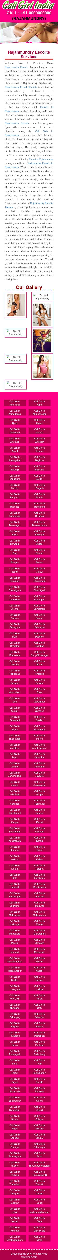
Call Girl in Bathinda (15, 505)
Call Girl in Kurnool (15, 885)
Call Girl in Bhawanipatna (39, 523)
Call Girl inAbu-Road (15, 403)
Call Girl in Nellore (39, 987)
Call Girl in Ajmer (15, 421)
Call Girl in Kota (15, 876)
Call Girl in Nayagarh (15, 987)
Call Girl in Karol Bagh (14, 830)
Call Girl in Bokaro (39, 561)
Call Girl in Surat (39, 1155)
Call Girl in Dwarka (15, 663)
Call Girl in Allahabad (15, 431)
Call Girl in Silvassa (39, 1127)
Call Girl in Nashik (15, 978)
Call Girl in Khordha (15, 848)
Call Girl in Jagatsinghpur (39, 746)
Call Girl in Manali (39, 922)
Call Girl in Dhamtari (15, 644)
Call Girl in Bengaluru (39, 505)
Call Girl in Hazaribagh (39, 728)
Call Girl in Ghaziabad (14, 690)
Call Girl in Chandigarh (15, 588)
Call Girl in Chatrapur (39, 598)
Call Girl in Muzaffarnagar (14, 960)
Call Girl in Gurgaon (39, 709)
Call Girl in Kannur (39, 811)
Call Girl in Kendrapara (15, 839)
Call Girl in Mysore (39, 960)
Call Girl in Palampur (39, 1015)
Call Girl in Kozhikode (39, 876)
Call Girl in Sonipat (39, 1136)
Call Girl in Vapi (39, 1219)
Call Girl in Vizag (39, 1238)
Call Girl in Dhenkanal (14, 653)
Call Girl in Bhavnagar (14, 523)
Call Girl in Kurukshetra (39, 885)
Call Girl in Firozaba (39, 672)
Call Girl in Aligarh (39, 421)
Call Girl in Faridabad (15, 672)
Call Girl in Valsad (15, 1219)
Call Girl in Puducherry (39, 1052)
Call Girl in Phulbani (39, 1043)
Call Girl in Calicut (39, 570)
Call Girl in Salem (39, 1099)
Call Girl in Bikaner (39, 551)
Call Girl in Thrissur (15, 1173)
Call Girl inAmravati (15, 440)
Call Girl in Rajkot (15, 1080)
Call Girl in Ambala (39, 431)
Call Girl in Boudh (15, 570)
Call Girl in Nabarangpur (15, 969)
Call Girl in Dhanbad (39, 644)
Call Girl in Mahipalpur (14, 913)
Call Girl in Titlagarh (15, 1192)
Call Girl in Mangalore (14, 932)
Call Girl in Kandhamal (15, 811)
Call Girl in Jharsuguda (40, 783)
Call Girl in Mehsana (39, 941)
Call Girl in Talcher (15, 1164)
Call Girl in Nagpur (39, 969)
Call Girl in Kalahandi (39, 802)
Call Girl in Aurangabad (15, 458)
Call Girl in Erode (39, 663)
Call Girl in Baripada (15, 496)
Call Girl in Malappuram (39, 913)
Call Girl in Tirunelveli (15, 1182)
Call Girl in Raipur (15, 1071)
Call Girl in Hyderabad (14, 737)
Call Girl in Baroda (39, 496)
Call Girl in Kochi (39, 848)
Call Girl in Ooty (39, 1006)
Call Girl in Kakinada (15, 802)
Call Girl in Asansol (39, 449)
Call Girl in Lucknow (39, 895)
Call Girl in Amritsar (39, 440)
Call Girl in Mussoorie (39, 950)
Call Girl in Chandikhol (14, 598)
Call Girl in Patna (15, 1043)
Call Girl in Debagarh (15, 625)
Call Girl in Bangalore (15, 477)
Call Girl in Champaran (40, 579)
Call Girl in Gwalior (39, 718)
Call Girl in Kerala (39, 839)
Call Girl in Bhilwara (39, 533)
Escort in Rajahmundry (41, 159)
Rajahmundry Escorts (17, 67)
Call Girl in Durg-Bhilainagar (39, 653)
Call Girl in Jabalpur (15, 746)
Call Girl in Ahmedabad (15, 412)
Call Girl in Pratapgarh (14, 1052)
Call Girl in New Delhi (15, 997)
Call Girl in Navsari (39, 978)
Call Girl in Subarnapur (40, 1145)
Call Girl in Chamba (15, 579)
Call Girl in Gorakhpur (39, 700)
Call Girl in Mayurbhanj (40, 932)
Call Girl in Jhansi (15, 783)
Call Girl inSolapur (39, 1117)
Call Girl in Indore (39, 737)
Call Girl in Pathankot (39, 1034)
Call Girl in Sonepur (15, 1136)
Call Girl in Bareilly (15, 486)
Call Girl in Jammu (15, 765)
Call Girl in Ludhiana (15, 904)
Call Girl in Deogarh (39, 635)
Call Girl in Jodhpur (39, 793)
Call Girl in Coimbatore (39, 607)
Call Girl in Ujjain (15, 1210)
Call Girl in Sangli (39, 1108)
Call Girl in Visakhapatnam (15, 1238)
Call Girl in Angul (15, 449)
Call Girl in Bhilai (15, 533)
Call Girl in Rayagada (15, 1090)
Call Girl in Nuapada (15, 1006)
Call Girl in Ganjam (39, 681)
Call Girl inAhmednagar (39, 412)
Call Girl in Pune (15, 1062)
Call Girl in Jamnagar (39, 765)
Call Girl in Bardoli (39, 477)
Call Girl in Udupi (39, 1201)
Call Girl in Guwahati (15, 718)
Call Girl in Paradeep (15, 1034)
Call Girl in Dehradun (39, 625)
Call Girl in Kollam (39, 858)
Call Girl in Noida (39, 997)
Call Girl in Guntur (15, 709)
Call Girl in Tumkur (39, 1192)
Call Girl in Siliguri (15, 1127)
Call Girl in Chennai (15, 607)
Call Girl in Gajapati (15, 681)
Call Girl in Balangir (15, 468)
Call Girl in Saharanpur (15, 1099)
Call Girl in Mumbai (15, 950)
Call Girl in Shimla (15, 1117)
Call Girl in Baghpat (39, 458)
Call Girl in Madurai (39, 904)
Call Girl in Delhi (15, 635)
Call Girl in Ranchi (39, 1080)
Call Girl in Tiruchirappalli (39, 1173)
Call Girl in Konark (15, 867)
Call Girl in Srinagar (15, 1145)
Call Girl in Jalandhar (39, 755)
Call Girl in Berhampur (14, 514)
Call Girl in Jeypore (39, 774)
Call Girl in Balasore (39, 468)
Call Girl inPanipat (39, 1025)
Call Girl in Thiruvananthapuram (39, 1164)
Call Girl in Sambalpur (14, 1108)
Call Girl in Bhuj (15, 551)
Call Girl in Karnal (39, 820)
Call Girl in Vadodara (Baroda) (39, 1210)
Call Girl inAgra (39, 403)
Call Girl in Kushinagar (15, 895)
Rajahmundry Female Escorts (21, 87)
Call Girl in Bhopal (39, 542)
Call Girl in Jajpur (15, 755)
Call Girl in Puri (39, 1062)
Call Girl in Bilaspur (15, 561)
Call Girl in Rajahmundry (39, 1071)
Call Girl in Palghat (15, 1025)
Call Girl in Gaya (39, 690)
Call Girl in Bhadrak (39, 514)
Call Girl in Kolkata (15, 858)
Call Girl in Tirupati (39, 1182)
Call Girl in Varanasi (15, 1229)
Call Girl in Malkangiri (15, 922)
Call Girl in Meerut (15, 941)
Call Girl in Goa (15, 700)
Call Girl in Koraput (39, 867)
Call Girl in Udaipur (15, 1201)
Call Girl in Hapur (15, 728)
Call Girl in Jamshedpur (14, 774)
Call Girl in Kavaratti (39, 830)
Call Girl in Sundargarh (15, 1155)
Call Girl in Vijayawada (39, 1229)
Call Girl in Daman (39, 616)
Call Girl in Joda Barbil (14, 793)
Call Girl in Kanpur (15, 820)
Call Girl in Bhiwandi (15, 542)
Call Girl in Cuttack (15, 616)
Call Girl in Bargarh (39, 486)
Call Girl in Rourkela (39, 1090)
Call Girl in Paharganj (15, 1015)
